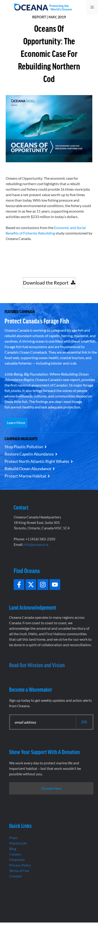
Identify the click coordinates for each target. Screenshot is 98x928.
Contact (15, 876)
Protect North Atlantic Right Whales (37, 461)
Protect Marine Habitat (25, 475)
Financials (17, 859)
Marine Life (18, 843)
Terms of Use (19, 870)
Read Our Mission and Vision (37, 665)
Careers (15, 854)
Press (13, 837)
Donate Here (51, 788)
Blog (12, 848)
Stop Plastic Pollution (24, 446)
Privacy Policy (20, 865)
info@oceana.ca (36, 544)
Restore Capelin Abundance (29, 453)
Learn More (16, 422)
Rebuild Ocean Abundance (28, 468)
